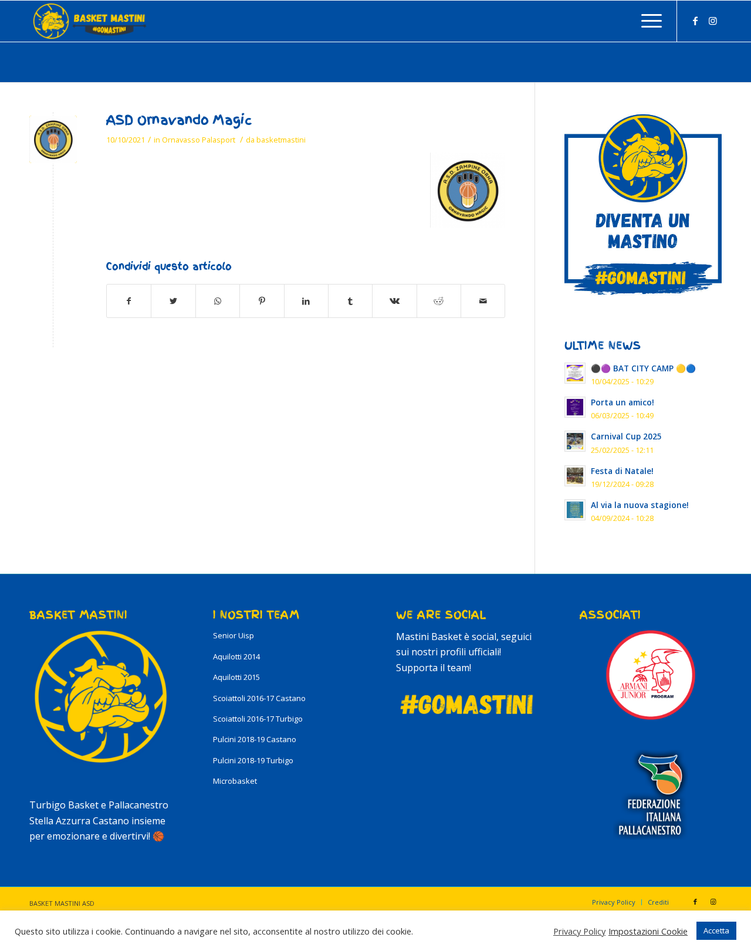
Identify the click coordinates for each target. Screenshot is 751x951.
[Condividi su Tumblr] (350, 301)
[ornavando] (53, 139)
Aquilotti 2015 (236, 677)
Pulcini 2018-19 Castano (254, 739)
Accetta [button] (716, 930)
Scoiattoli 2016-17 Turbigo (258, 718)
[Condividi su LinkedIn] (306, 301)
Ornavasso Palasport (198, 139)
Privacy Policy (579, 931)
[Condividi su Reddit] (439, 301)
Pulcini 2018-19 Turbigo (253, 760)
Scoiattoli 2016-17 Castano (259, 698)
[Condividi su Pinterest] (261, 301)
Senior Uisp (233, 635)
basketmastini (281, 139)
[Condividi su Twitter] (173, 301)
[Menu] (648, 21)
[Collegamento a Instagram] (713, 20)
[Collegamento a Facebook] (695, 20)
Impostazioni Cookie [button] (648, 931)
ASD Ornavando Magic (179, 120)
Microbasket (235, 781)
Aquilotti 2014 (236, 656)
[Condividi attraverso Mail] (483, 301)
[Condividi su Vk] (394, 301)
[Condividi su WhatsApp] (217, 301)
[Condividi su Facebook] (129, 301)
